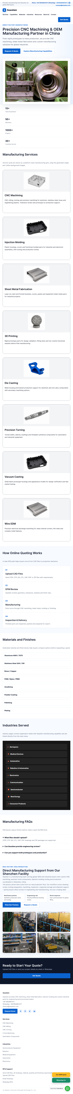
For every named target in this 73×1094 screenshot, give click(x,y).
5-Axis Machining (8, 1033)
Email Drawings (8, 1079)
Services (5, 14)
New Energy (14, 797)
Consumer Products (17, 804)
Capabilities (14, 14)
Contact (53, 14)
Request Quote (10, 1011)
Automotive (14, 761)
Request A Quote (11, 51)
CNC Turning (7, 1030)
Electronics (13, 775)
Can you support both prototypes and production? (25, 853)
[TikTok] (30, 1011)
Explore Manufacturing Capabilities (38, 51)
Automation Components (11, 1036)
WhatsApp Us (61, 1080)
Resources (38, 14)
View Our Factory (12, 905)
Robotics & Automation (18, 768)
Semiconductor (15, 790)
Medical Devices (15, 754)
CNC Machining (8, 1023)
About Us (46, 14)
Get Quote (64, 20)
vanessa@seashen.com (63, 5)
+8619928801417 (61, 3)
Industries (30, 14)
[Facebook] (20, 1011)
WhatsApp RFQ (8, 1082)
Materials (22, 14)
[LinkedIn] (34, 1011)
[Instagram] (25, 1011)
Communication (15, 782)
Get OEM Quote (61, 1074)
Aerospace (13, 747)
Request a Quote (30, 905)
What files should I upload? (15, 838)
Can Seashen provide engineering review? (22, 846)
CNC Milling (7, 1026)
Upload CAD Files (8, 1075)
